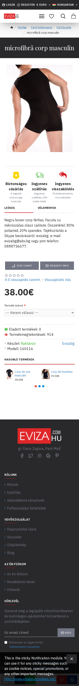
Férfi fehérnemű (41, 27)
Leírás (9, 208)
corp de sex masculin (23, 373)
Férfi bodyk (64, 27)
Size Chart (24, 265)
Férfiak (22, 27)
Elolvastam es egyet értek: (26, 645)
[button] (36, 386)
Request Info (59, 265)
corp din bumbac (62, 372)
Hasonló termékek (19, 359)
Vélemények (47, 208)
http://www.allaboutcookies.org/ (30, 679)
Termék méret (13, 305)
